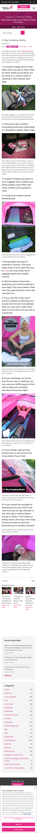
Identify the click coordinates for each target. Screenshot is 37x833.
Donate (23, 7)
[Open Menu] (34, 8)
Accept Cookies (18, 829)
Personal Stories (10, 740)
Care (6, 700)
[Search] (23, 33)
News (6, 733)
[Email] (15, 47)
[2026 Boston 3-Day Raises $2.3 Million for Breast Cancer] (6, 590)
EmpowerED (8, 707)
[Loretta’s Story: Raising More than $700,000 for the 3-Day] (30, 590)
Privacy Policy (27, 814)
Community (8, 704)
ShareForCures (9, 751)
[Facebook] (10, 47)
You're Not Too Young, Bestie (14, 768)
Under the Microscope (12, 764)
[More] (17, 47)
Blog (13, 27)
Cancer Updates (10, 697)
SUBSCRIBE (17, 784)
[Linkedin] (12, 47)
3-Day (30, 47)
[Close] (35, 788)
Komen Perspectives (11, 726)
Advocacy (8, 693)
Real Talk (7, 744)
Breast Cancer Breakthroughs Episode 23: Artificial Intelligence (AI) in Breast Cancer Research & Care (18, 647)
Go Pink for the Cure (11, 715)
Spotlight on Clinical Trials (13, 755)
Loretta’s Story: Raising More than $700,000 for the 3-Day (30, 601)
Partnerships (8, 736)
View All (7, 675)
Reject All (18, 824)
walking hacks (26, 51)
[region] (18, 809)
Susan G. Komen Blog (18, 16)
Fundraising (8, 711)
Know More (8, 722)
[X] (8, 47)
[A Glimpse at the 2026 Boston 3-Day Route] (18, 590)
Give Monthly (24, 9)
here (5, 271)
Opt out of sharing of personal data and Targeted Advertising (18, 818)
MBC (6, 729)
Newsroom (21, 27)
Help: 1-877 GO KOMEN (11, 2)
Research (7, 747)
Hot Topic (7, 718)
